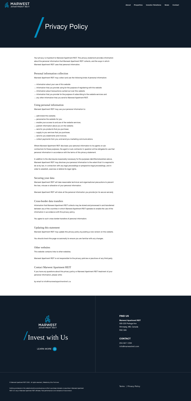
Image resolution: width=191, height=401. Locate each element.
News (167, 5)
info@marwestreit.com (129, 347)
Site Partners (54, 382)
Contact (176, 5)
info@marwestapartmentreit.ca (57, 282)
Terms (122, 386)
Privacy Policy (134, 386)
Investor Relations (153, 5)
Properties (138, 5)
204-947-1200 (125, 343)
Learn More (44, 349)
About (128, 5)
